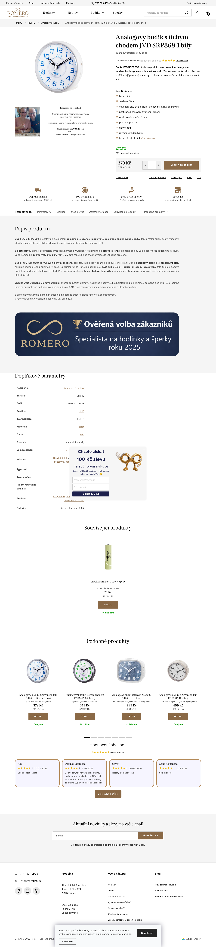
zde (129, 934)
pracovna (59, 461)
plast (81, 426)
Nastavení (67, 941)
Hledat (187, 12)
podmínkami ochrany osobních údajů (125, 844)
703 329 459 (29, 874)
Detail (108, 604)
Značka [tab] (77, 212)
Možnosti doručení (130, 153)
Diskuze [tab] (61, 212)
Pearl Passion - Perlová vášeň (169, 896)
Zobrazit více (108, 794)
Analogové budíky (74, 388)
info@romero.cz (30, 880)
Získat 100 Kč (91, 494)
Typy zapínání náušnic (165, 884)
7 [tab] (129, 737)
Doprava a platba (116, 896)
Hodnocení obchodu (50, 3)
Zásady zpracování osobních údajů (125, 919)
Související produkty (125, 212)
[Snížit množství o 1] (145, 165)
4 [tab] (108, 737)
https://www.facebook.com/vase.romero (18, 891)
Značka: (122, 177)
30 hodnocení (182, 60)
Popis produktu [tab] (23, 212)
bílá (82, 434)
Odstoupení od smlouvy (197, 3)
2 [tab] (94, 737)
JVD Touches (161, 890)
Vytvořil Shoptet (193, 938)
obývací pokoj (60, 457)
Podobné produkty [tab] (154, 212)
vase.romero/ (27, 891)
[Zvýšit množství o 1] (158, 165)
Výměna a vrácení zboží (119, 902)
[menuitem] (51, 12)
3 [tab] (101, 737)
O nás (111, 890)
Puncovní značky (14, 3)
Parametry (42, 212)
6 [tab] (122, 737)
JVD (81, 411)
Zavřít (133, 176)
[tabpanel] (108, 580)
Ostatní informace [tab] (98, 212)
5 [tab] (115, 737)
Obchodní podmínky (118, 914)
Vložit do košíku (181, 165)
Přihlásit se (150, 835)
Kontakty (70, 3)
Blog (31, 3)
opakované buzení (74, 500)
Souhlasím (147, 933)
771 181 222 (36, 891)
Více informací (148, 138)
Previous (18, 689)
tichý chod (59, 496)
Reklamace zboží (116, 908)
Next (198, 689)
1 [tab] (87, 737)
